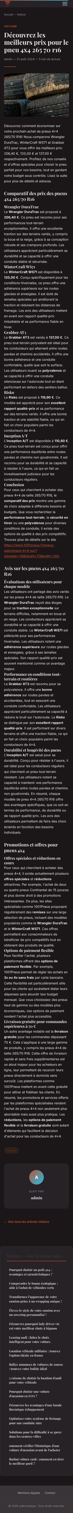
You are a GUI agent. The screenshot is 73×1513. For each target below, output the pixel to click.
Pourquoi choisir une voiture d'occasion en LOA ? (29, 1393)
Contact (50, 1493)
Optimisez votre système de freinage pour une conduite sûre (35, 1420)
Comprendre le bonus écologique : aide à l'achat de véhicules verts (33, 1285)
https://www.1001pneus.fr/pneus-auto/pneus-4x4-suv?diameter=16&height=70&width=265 (31, 550)
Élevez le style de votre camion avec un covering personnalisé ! (34, 1312)
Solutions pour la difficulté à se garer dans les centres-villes (35, 1434)
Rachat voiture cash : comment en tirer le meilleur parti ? (36, 1461)
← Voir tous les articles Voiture (26, 1222)
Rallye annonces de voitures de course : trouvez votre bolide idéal (36, 1366)
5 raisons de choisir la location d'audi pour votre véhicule (35, 1380)
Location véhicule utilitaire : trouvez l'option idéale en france (34, 1353)
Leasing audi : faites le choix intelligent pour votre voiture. (30, 1339)
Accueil (8, 14)
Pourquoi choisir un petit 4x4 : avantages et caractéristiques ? (30, 1272)
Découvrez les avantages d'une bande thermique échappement (35, 1407)
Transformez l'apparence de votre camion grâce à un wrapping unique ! (35, 1299)
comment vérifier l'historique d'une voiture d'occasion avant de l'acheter (34, 1448)
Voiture (21, 14)
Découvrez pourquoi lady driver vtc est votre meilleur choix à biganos (34, 1326)
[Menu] (65, 3)
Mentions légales (29, 1493)
